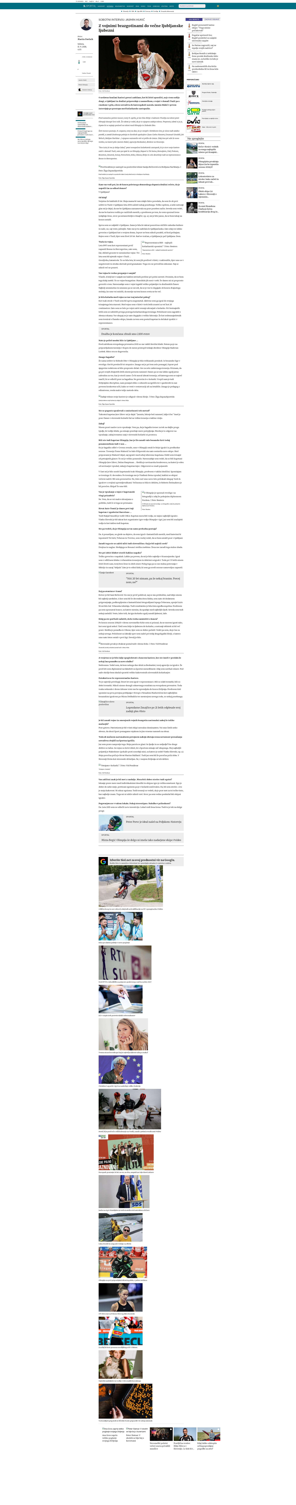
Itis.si (97, 1)
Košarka (110, 6)
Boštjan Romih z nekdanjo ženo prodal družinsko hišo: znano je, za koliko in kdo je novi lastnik (205, 57)
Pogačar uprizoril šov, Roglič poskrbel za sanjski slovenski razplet (204, 38)
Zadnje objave (212, 19)
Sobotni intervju (87, 90)
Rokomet (130, 6)
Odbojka (156, 6)
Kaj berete (194, 19)
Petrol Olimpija (83, 84)
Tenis (149, 6)
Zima (137, 6)
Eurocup (148, 11)
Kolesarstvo (120, 6)
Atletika (164, 6)
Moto (171, 6)
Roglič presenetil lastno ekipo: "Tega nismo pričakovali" (203, 28)
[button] (77, 6)
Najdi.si (91, 1)
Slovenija (126, 11)
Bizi (86, 1)
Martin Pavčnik (85, 39)
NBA (132, 11)
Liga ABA (140, 11)
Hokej (143, 6)
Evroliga (155, 11)
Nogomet (101, 6)
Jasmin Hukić (83, 80)
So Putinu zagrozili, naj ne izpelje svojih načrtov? (204, 46)
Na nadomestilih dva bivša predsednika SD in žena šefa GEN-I (205, 69)
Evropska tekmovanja (167, 11)
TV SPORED (79, 1)
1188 (102, 1)
